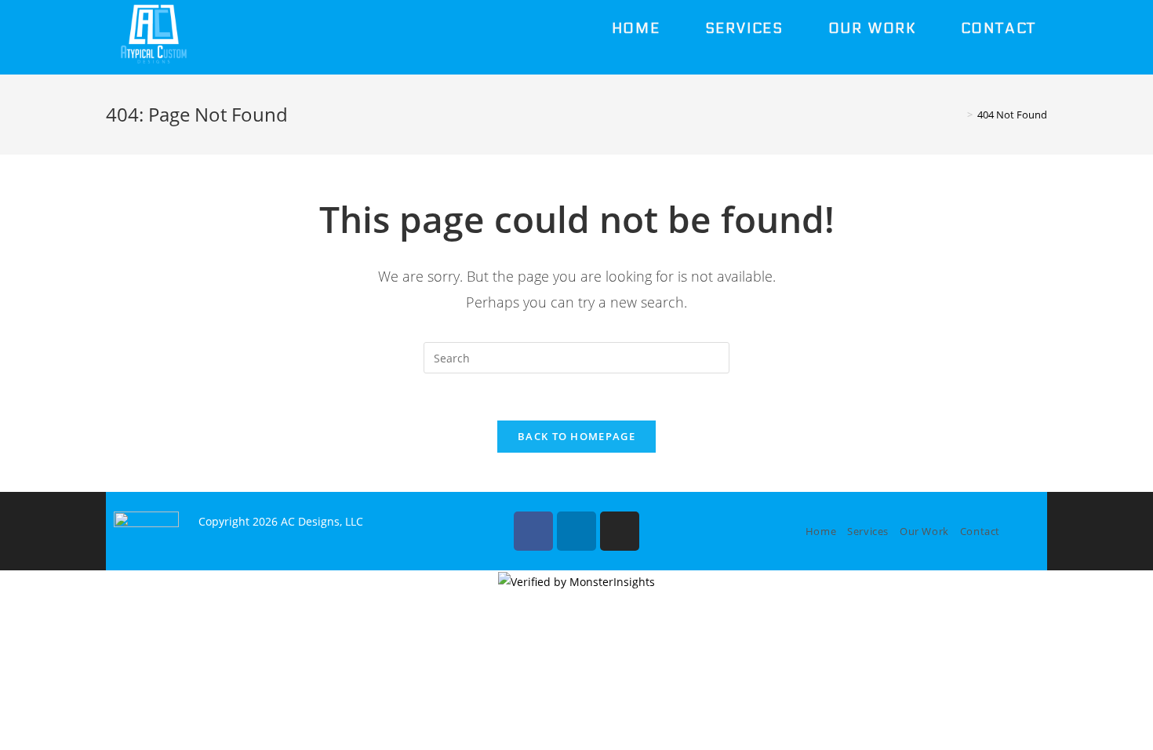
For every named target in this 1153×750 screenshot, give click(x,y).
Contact (980, 531)
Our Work (924, 531)
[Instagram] (619, 531)
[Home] (958, 114)
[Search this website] (576, 356)
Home (821, 531)
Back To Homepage (576, 436)
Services (868, 531)
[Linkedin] (576, 531)
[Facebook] (533, 531)
